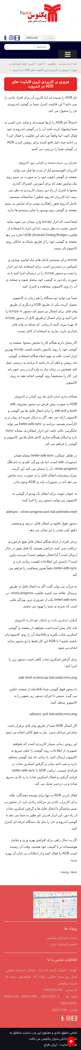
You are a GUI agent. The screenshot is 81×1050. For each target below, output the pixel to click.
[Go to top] (71, 1041)
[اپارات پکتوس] (17, 38)
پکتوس (52, 64)
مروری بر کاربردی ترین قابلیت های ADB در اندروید (40, 70)
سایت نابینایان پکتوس (62, 938)
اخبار (40, 64)
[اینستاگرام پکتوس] (11, 38)
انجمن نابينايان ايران (63, 944)
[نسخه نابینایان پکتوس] (6, 38)
